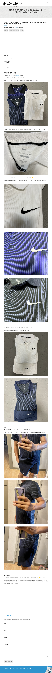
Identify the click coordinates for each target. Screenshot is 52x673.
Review (15, 27)
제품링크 (18, 75)
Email (5, 630)
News (20, 668)
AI (10, 668)
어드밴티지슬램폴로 (16, 30)
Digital (24, 668)
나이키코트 (6, 30)
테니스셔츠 (21, 30)
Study (30, 668)
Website (5, 637)
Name (5, 623)
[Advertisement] (26, 42)
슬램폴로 (10, 30)
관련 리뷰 (29, 327)
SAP (13, 668)
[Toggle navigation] (47, 3)
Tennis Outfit (6, 668)
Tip (27, 668)
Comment (6, 644)
